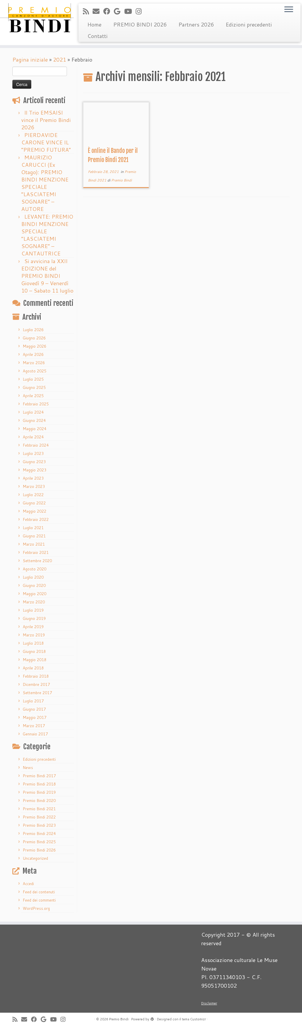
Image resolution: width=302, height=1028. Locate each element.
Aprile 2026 (33, 354)
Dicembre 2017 (36, 684)
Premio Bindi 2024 (39, 833)
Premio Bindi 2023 (39, 825)
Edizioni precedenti (249, 24)
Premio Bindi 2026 (39, 850)
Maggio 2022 (34, 511)
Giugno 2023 (34, 461)
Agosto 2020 (34, 569)
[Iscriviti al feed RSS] (88, 11)
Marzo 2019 (34, 635)
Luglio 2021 (33, 527)
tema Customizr (194, 1019)
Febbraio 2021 (36, 552)
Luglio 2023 (33, 453)
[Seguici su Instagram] (140, 11)
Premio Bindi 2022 (39, 817)
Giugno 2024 (34, 420)
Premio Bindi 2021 (39, 808)
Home (94, 24)
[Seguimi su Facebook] (108, 11)
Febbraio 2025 (36, 404)
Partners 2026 (196, 24)
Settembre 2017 (37, 692)
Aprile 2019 (33, 626)
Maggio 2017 (34, 717)
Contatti (97, 36)
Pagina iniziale (30, 59)
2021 (59, 59)
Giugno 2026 (34, 338)
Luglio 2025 (33, 379)
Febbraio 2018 (36, 676)
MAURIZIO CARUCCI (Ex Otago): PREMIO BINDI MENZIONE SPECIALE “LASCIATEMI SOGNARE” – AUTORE (44, 183)
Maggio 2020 (34, 593)
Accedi (28, 883)
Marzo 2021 (34, 544)
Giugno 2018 (34, 651)
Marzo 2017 (34, 725)
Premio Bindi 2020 (39, 800)
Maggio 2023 (34, 470)
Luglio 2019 (33, 610)
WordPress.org (36, 908)
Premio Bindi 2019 (39, 792)
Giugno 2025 (34, 387)
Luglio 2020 (33, 577)
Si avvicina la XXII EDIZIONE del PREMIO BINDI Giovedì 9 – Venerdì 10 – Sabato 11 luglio (47, 275)
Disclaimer (209, 1003)
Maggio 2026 (34, 346)
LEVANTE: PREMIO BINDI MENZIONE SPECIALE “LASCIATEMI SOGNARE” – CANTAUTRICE (47, 235)
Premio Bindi (121, 180)
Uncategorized (35, 858)
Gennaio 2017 (35, 734)
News (28, 767)
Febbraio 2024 (36, 445)
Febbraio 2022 (36, 519)
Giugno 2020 (34, 585)
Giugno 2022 (34, 503)
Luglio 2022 (33, 494)
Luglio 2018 (33, 643)
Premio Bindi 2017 (39, 775)
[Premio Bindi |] (35, 17)
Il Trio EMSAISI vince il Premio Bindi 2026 (46, 120)
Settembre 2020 (37, 560)
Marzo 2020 (34, 602)
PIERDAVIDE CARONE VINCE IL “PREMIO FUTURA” (46, 142)
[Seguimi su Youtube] (130, 11)
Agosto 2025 (34, 371)
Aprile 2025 (33, 395)
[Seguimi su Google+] (119, 11)
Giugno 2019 (34, 618)
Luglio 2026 (33, 329)
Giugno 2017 (34, 709)
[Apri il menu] (288, 9)
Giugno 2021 (34, 536)
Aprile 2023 (33, 478)
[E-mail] (98, 11)
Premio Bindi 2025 (39, 841)
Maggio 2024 (34, 428)
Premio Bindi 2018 (39, 784)
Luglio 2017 (33, 701)
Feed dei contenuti (39, 892)
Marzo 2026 (34, 362)
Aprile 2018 (33, 668)
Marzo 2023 (34, 486)
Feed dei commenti (39, 900)
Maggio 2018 (34, 659)
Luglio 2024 (33, 412)
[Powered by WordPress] (152, 1018)
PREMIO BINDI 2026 (140, 24)
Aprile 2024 (33, 437)
